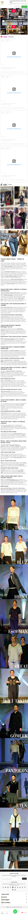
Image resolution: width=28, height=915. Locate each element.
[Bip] (13, 887)
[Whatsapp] (8, 887)
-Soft (7, 907)
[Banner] (7, 196)
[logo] (14, 844)
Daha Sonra (17, 6)
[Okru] (22, 887)
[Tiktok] (18, 887)
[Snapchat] (13, 890)
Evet (24, 6)
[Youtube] (15, 890)
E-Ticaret (10, 907)
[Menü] (1, 844)
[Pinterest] (25, 887)
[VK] (20, 887)
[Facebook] (3, 887)
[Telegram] (15, 887)
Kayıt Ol (24, 878)
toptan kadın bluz (8, 360)
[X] (10, 887)
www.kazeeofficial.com (14, 480)
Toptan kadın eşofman (9, 339)
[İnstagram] (6, 887)
